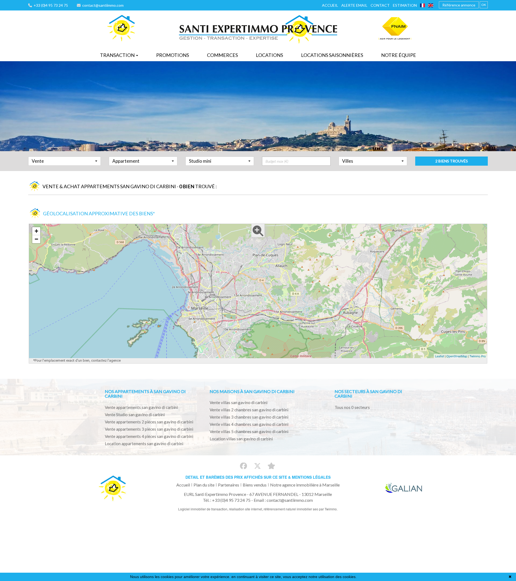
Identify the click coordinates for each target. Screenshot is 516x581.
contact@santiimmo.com (102, 5)
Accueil (330, 5)
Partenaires (228, 484)
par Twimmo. (328, 509)
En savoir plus (370, 577)
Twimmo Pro (478, 356)
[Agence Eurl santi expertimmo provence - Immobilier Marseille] (121, 28)
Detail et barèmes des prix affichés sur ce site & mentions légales (258, 477)
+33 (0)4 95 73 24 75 (50, 5)
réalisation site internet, (246, 509)
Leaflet (439, 356)
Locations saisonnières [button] (332, 55)
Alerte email (354, 5)
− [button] (36, 239)
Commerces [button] (222, 55)
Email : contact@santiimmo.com (283, 500)
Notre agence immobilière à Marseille (305, 484)
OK (483, 5)
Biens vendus (255, 484)
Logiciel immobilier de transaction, (203, 509)
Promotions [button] (172, 55)
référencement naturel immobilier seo (291, 509)
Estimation (405, 5)
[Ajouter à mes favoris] (271, 466)
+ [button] (36, 231)
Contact (380, 5)
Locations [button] (269, 55)
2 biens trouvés (451, 161)
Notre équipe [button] (398, 55)
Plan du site (204, 484)
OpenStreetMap (456, 356)
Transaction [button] (117, 55)
